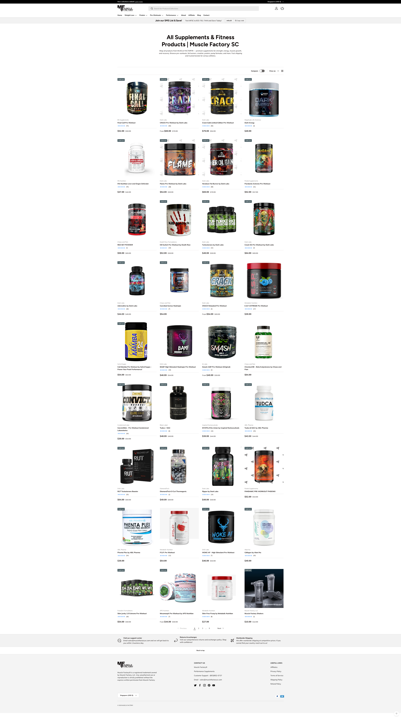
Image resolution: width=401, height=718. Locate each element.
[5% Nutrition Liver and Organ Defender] (137, 158)
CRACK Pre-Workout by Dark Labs (173, 123)
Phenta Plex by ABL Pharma (128, 552)
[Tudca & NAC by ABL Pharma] (264, 402)
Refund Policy (275, 684)
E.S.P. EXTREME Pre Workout (256, 306)
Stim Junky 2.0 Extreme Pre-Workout (132, 613)
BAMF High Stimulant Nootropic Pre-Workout (178, 367)
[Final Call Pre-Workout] (137, 97)
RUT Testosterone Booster (127, 491)
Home (119, 15)
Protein (142, 15)
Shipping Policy (276, 680)
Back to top (201, 650)
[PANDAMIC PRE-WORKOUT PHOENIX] (264, 466)
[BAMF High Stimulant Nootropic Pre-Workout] (179, 341)
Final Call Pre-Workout (126, 123)
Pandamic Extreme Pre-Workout (257, 184)
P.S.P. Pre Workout (167, 552)
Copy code (240, 21)
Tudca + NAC (165, 428)
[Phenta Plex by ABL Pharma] (137, 527)
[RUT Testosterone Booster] (137, 466)
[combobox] (203, 8)
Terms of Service (276, 675)
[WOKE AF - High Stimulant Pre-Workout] (221, 527)
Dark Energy (249, 123)
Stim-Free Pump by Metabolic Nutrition (217, 613)
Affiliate (191, 15)
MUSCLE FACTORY (127, 705)
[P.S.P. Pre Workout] (179, 527)
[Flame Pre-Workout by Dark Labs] (179, 158)
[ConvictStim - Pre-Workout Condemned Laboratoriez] (137, 402)
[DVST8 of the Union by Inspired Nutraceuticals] (221, 402)
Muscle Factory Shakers (254, 613)
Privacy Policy (275, 671)
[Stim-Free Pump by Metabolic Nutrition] (221, 588)
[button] (282, 8)
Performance (171, 15)
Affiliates (273, 667)
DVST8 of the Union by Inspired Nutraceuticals (220, 428)
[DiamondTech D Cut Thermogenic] (179, 466)
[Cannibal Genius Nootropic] (179, 280)
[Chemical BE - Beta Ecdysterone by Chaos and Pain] (264, 341)
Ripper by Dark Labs (210, 491)
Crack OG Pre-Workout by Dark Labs (259, 245)
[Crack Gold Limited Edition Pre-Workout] (221, 97)
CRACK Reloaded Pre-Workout (214, 306)
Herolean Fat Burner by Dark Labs (215, 184)
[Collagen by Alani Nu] (264, 527)
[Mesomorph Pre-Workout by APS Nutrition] (179, 588)
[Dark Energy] (264, 97)
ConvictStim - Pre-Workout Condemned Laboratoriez (133, 429)
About (183, 15)
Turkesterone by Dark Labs (213, 245)
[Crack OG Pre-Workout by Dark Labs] (264, 219)
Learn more (139, 2)
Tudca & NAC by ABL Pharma (256, 428)
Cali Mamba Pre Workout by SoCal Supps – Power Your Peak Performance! (134, 368)
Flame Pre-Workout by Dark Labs (173, 184)
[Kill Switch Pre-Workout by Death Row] (179, 219)
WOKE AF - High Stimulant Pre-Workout (218, 552)
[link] (181, 628)
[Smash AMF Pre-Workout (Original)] (221, 341)
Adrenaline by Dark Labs (127, 306)
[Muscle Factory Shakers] (264, 588)
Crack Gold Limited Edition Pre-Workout (218, 123)
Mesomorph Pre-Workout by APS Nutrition (177, 613)
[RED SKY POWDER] (137, 219)
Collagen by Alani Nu (253, 552)
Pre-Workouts (155, 15)
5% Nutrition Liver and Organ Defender (133, 184)
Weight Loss (129, 15)
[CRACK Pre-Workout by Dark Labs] (179, 97)
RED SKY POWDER (125, 245)
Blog (199, 15)
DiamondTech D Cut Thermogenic (173, 491)
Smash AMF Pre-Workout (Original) (216, 367)
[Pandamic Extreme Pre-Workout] (264, 158)
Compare (254, 71)
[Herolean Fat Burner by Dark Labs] (221, 158)
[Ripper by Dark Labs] (221, 466)
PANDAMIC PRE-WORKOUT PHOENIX (260, 491)
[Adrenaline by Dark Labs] (137, 280)
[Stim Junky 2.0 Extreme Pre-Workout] (137, 588)
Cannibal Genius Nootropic (170, 306)
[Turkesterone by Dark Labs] (221, 219)
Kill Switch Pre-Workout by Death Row (175, 245)
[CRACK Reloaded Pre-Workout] (221, 280)
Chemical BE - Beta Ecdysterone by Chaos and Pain (263, 368)
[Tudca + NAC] (179, 402)
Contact (206, 15)
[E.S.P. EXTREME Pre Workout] (264, 280)
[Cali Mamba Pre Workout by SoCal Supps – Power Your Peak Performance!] (137, 341)
